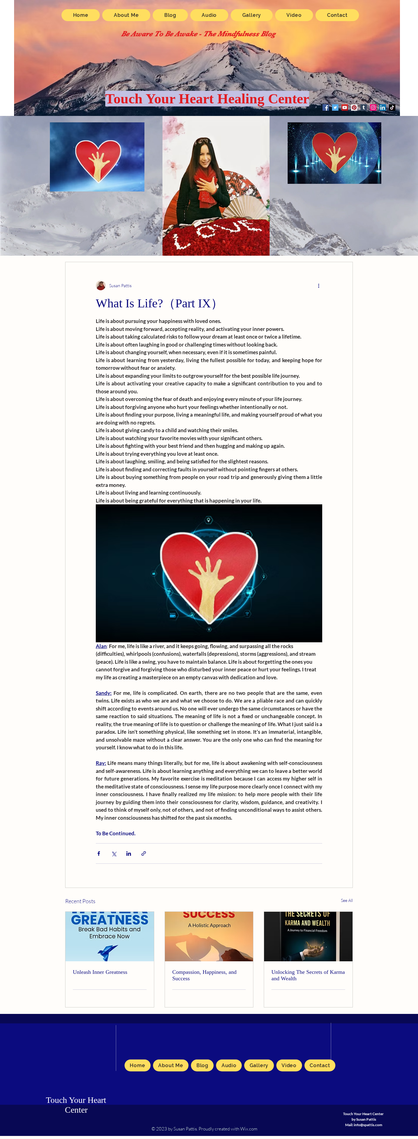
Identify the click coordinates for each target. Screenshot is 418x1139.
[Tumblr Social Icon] (363, 107)
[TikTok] (392, 107)
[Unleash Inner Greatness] (109, 936)
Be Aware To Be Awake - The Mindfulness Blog (198, 33)
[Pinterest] (354, 107)
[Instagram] (373, 107)
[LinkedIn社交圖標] (382, 107)
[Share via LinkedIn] (129, 853)
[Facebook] (326, 107)
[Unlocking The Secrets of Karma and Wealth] (308, 936)
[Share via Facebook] (99, 853)
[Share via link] (144, 853)
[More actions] (318, 285)
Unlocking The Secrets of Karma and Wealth (308, 975)
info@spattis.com (368, 1124)
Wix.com (248, 1129)
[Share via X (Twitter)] (114, 853)
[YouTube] (344, 107)
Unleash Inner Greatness (100, 972)
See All (347, 900)
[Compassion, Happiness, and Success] (209, 936)
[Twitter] (335, 107)
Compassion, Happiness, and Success (204, 975)
